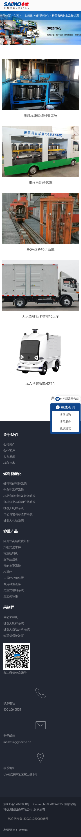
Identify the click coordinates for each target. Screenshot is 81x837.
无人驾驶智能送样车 (40, 383)
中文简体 (27, 15)
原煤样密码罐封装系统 (40, 116)
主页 (16, 15)
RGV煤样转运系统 (40, 249)
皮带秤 (23, 829)
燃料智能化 (42, 15)
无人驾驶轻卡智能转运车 (40, 316)
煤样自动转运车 (40, 182)
